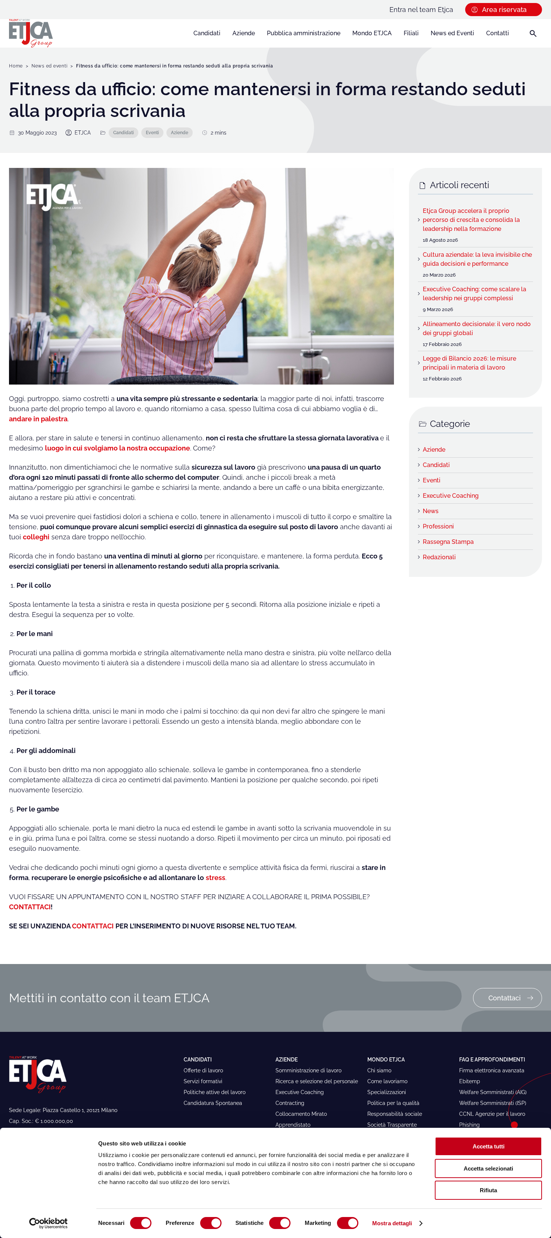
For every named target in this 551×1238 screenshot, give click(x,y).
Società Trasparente (392, 1125)
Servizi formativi (203, 1081)
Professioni (438, 526)
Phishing (469, 1125)
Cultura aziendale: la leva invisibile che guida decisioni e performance (477, 259)
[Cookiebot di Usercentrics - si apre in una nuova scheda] (48, 1223)
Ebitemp (469, 1081)
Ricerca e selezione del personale (317, 1081)
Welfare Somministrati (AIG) (493, 1092)
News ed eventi (49, 66)
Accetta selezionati (488, 1168)
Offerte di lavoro (203, 1070)
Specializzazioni (386, 1092)
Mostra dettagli (392, 1223)
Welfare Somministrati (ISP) (492, 1103)
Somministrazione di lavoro (308, 1070)
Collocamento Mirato (301, 1114)
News (431, 511)
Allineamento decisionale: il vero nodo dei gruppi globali (477, 328)
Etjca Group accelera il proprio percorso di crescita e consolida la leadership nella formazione (471, 219)
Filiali (411, 33)
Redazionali (439, 557)
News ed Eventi (452, 33)
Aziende (243, 33)
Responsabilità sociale (394, 1114)
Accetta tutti (489, 1146)
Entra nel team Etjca (421, 9)
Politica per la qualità (393, 1103)
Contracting (290, 1103)
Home (16, 66)
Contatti (497, 33)
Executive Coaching (451, 495)
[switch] (211, 1223)
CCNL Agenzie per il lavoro (492, 1114)
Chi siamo (379, 1070)
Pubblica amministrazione (303, 33)
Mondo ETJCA (372, 33)
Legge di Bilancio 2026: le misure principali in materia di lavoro (469, 363)
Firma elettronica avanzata (491, 1070)
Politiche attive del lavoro (215, 1092)
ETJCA (83, 133)
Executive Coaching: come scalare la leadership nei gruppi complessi (474, 294)
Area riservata (504, 9)
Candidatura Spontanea (213, 1103)
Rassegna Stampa (448, 541)
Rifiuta (488, 1190)
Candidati (206, 33)
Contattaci (504, 998)
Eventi (152, 132)
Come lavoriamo (387, 1081)
